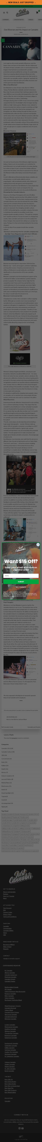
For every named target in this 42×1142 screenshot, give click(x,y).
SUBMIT (21, 581)
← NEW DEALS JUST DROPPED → (21, 2)
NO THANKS (21, 587)
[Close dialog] (38, 544)
